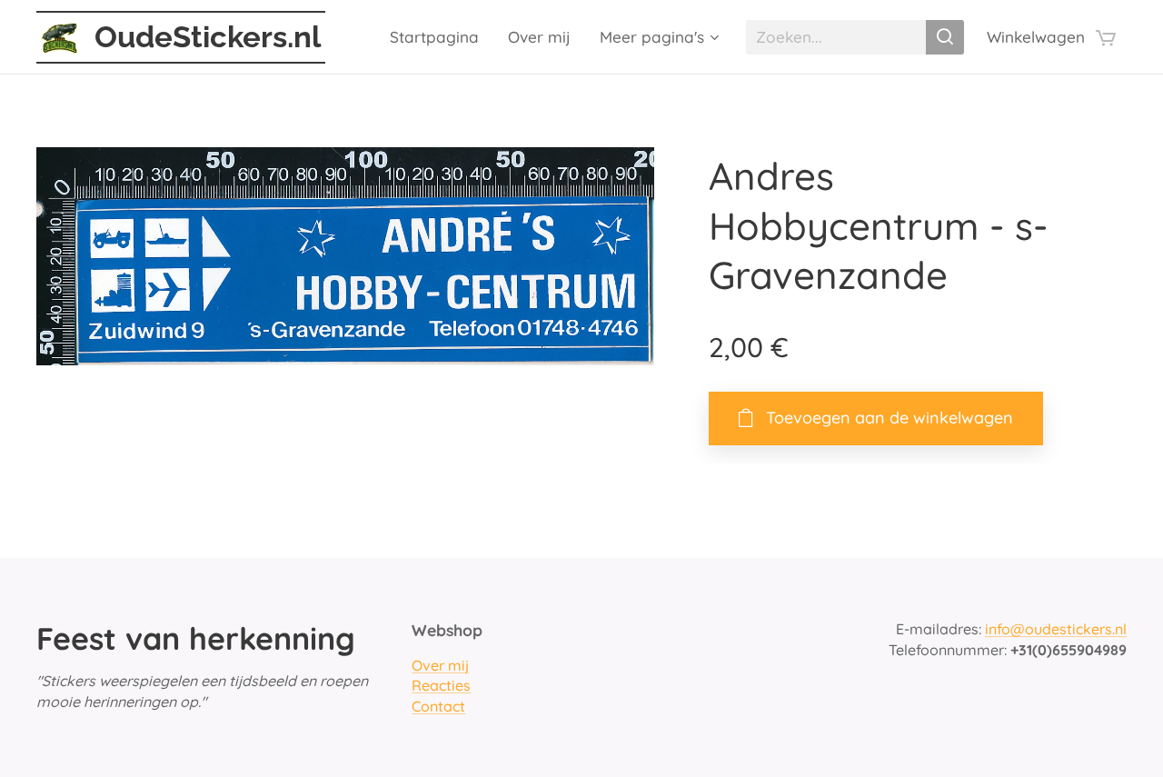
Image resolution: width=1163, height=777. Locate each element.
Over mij (440, 665)
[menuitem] (439, 37)
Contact (438, 706)
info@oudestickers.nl (1056, 629)
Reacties (441, 685)
